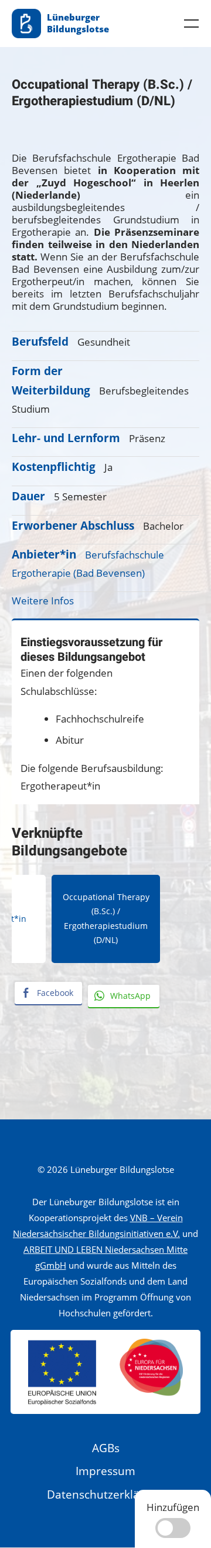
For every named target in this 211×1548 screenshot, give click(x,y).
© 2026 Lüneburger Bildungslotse (106, 1169)
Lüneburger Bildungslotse (78, 23)
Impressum (105, 1471)
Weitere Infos (43, 600)
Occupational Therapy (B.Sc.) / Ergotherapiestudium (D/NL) (106, 918)
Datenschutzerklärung (105, 1494)
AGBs (106, 1448)
